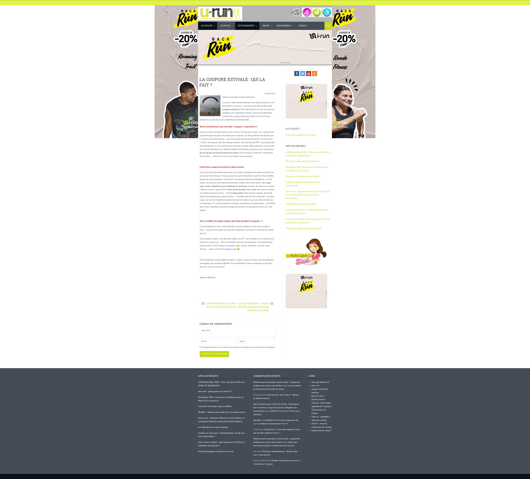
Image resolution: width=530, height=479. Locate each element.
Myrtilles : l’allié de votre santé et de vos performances (222, 412)
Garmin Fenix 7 (318, 396)
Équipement (284, 25)
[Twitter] (302, 73)
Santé (265, 25)
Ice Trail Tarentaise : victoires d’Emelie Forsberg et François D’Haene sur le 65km (253, 307)
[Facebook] (296, 73)
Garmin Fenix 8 (318, 399)
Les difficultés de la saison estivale (301, 204)
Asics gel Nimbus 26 (320, 382)
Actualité (206, 25)
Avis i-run (315, 385)
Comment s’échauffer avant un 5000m (303, 176)
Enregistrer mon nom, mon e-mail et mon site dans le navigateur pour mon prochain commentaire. (238, 347)
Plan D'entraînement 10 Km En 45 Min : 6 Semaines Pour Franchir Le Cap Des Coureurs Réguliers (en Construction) (276, 407)
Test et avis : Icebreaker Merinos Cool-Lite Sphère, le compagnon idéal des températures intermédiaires (308, 194)
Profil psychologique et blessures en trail (303, 228)
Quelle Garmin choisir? (321, 430)
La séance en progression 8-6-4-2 (273, 423)
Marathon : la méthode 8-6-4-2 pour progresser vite (275, 420)
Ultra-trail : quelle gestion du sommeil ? (303, 161)
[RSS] (314, 73)
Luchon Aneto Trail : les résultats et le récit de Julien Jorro (221, 305)
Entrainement (246, 25)
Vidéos (302, 25)
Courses (225, 25)
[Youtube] (308, 73)
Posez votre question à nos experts (301, 135)
